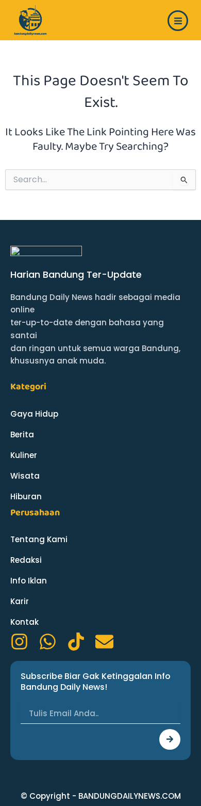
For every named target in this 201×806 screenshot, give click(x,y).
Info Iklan (28, 580)
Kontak (24, 622)
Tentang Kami (39, 539)
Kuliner (23, 455)
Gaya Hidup (34, 413)
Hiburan (26, 496)
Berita (22, 434)
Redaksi (26, 560)
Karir (19, 601)
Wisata (25, 475)
